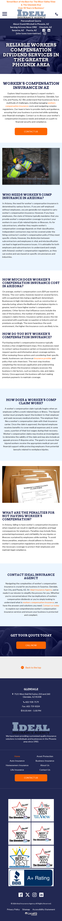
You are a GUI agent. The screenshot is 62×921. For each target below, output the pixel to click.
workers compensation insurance (38, 602)
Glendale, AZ (45, 27)
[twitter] (27, 894)
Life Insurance (17, 769)
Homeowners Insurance (17, 765)
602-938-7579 (32, 702)
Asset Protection (45, 756)
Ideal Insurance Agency (41, 589)
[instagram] (34, 894)
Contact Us (31, 131)
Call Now (31, 645)
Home (17, 756)
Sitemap (26, 909)
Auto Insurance (17, 760)
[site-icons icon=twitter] (28, 33)
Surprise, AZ (18, 30)
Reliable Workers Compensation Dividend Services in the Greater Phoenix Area (31, 54)
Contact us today (51, 605)
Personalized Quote (31, 21)
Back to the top (33, 667)
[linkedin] (41, 894)
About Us (44, 765)
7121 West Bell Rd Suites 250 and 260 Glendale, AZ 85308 (32, 695)
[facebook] (20, 894)
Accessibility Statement (44, 909)
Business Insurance (45, 760)
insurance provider (42, 358)
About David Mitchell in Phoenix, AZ (31, 24)
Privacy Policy (13, 909)
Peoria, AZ (31, 30)
